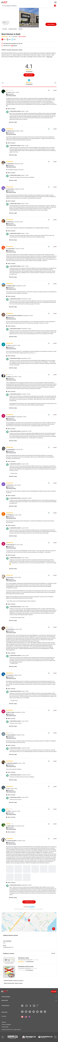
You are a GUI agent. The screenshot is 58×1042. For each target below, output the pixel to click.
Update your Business (18, 980)
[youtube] (37, 1011)
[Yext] (23, 1005)
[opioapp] (41, 1011)
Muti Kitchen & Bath (23, 958)
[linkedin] (44, 1011)
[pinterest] (29, 1011)
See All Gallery (51, 24)
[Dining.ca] (13, 1037)
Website (15, 45)
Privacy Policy (5, 1027)
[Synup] (31, 1005)
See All (53, 953)
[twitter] (33, 1011)
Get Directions (53, 928)
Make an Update (18, 983)
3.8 (9, 39)
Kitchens (9, 50)
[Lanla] (35, 1005)
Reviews (21, 29)
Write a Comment (11, 108)
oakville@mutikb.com (8, 947)
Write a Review (22, 36)
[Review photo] (10, 869)
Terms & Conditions (6, 1024)
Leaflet (43, 931)
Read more (49, 56)
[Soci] (38, 1005)
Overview (4, 29)
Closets (20, 50)
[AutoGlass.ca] (45, 1037)
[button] (29, 920)
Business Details (13, 29)
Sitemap (4, 1022)
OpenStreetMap (49, 931)
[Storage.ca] (29, 1037)
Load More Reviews (29, 901)
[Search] (55, 6)
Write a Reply (14, 122)
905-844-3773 (6, 45)
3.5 (4, 39)
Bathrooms (15, 50)
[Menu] (55, 2)
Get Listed (53, 991)
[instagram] (26, 1011)
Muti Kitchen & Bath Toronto (25, 966)
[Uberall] (27, 1005)
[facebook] (22, 1011)
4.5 (15, 39)
